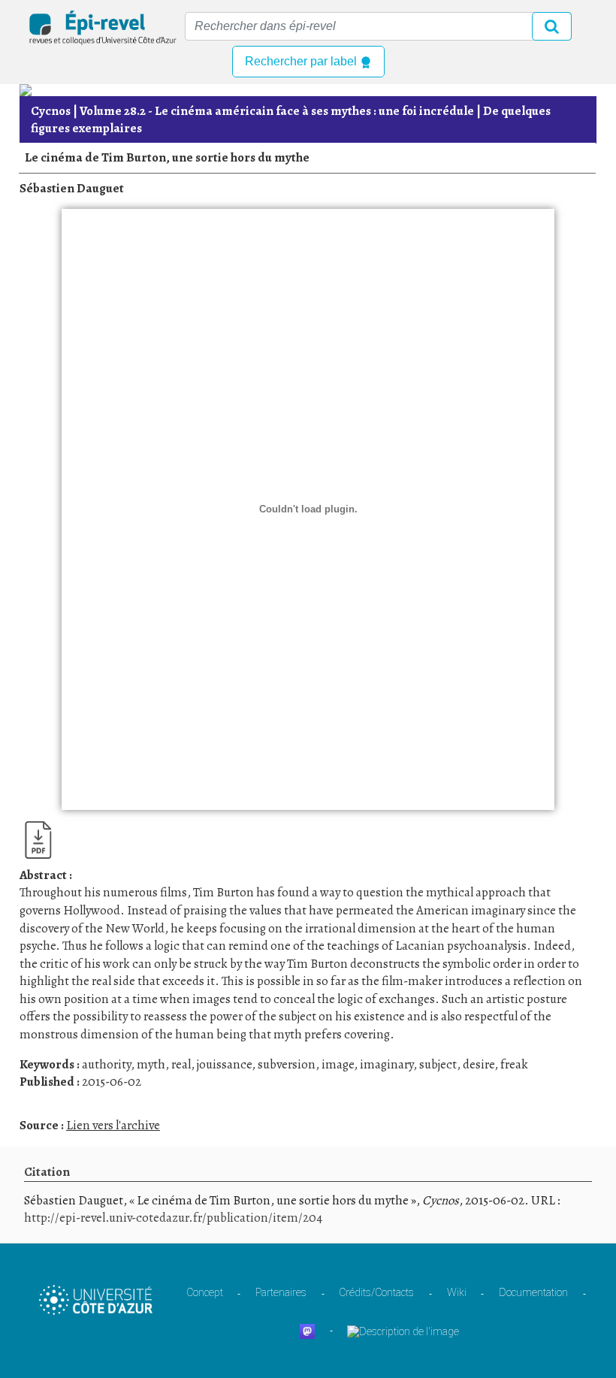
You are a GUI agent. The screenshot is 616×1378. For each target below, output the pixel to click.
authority (106, 1064)
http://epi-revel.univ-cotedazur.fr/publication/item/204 (173, 1217)
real (181, 1064)
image (338, 1064)
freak (514, 1064)
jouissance (224, 1064)
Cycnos (51, 110)
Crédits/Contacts (376, 1292)
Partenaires (280, 1292)
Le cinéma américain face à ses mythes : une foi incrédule (277, 110)
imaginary (386, 1064)
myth (151, 1064)
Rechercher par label (302, 61)
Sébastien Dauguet (72, 188)
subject (438, 1064)
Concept (204, 1292)
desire (478, 1064)
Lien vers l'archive (113, 1125)
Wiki (457, 1292)
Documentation (533, 1292)
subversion (287, 1064)
